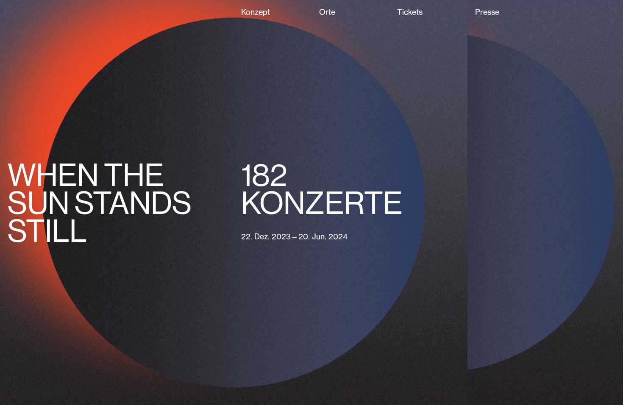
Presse (487, 12)
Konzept (255, 12)
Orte (327, 12)
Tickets (410, 12)
